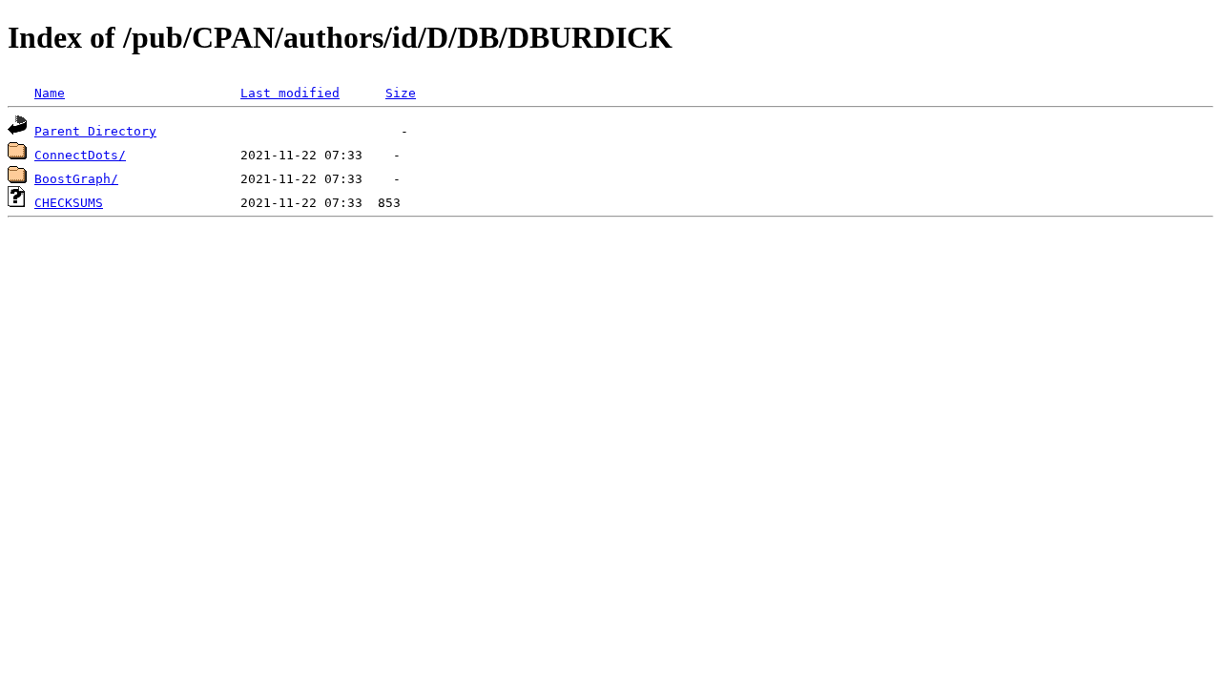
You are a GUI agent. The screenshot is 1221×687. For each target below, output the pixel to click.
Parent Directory (95, 131)
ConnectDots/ (80, 155)
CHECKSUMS (68, 203)
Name (49, 93)
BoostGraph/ (76, 179)
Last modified (290, 93)
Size (400, 93)
